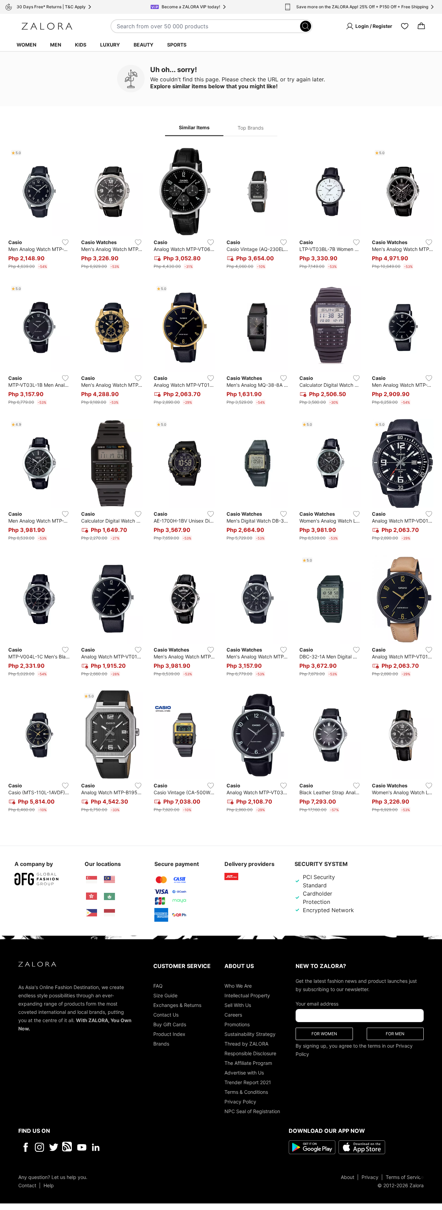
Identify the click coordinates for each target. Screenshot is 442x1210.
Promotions (237, 1024)
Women (26, 45)
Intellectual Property (247, 995)
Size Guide (165, 995)
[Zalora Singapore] (91, 880)
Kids (80, 45)
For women (324, 1033)
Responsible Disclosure (250, 1053)
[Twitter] (54, 1147)
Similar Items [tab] (194, 127)
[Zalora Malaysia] (109, 880)
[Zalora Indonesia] (109, 913)
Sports (176, 45)
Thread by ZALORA (246, 1043)
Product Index (169, 1034)
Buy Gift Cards (169, 1024)
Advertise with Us (244, 1072)
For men (395, 1033)
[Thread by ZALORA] (68, 1147)
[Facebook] (25, 1147)
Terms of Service (405, 1177)
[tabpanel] (221, 481)
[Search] (305, 26)
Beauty (143, 45)
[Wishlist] (405, 26)
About (347, 1177)
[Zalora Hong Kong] (91, 896)
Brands (161, 1043)
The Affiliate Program (248, 1063)
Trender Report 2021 (247, 1082)
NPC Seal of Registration (252, 1111)
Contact (27, 1185)
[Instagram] (39, 1147)
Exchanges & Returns (177, 1005)
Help (49, 1185)
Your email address (317, 1003)
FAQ (158, 985)
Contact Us (166, 1014)
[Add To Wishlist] (65, 242)
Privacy (370, 1177)
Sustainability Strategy (250, 1034)
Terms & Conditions (246, 1092)
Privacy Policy (240, 1101)
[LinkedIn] (96, 1147)
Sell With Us (237, 1005)
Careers (233, 1014)
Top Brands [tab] (250, 128)
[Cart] (421, 26)
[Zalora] (47, 26)
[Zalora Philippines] (91, 913)
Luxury (110, 45)
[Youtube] (82, 1147)
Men (55, 45)
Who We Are (238, 985)
